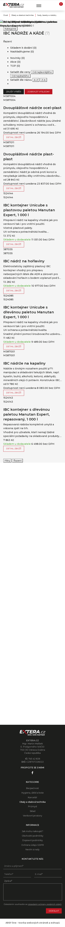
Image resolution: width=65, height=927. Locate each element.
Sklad (32, 811)
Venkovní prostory (32, 815)
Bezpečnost (32, 788)
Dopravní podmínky (32, 840)
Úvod (5, 15)
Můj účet (52, 5)
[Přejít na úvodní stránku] (13, 5)
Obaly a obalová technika (22, 15)
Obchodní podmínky (32, 835)
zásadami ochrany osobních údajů (44, 904)
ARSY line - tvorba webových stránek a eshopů (33, 922)
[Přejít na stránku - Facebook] (32, 772)
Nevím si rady (32, 849)
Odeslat (54, 910)
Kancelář (32, 797)
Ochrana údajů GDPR (32, 845)
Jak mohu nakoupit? (32, 831)
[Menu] (39, 5)
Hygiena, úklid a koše (32, 792)
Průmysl (32, 806)
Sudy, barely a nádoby (47, 15)
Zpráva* (8, 881)
